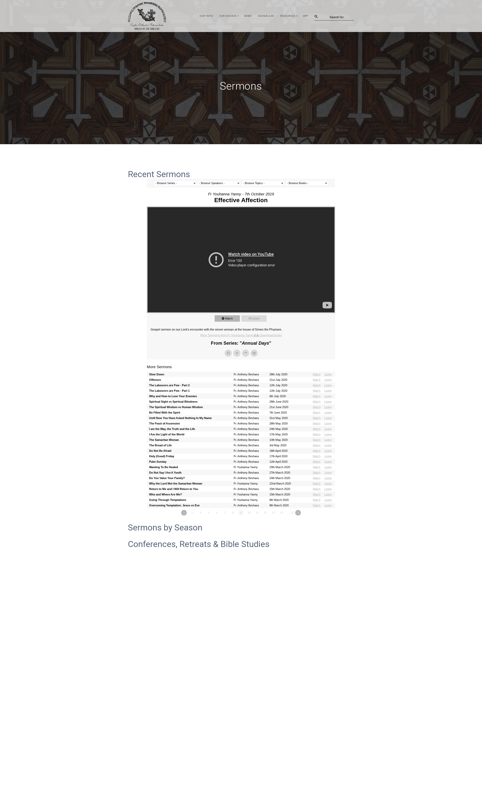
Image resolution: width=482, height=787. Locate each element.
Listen (255, 318)
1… (193, 512)
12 (265, 512)
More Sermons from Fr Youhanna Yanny (227, 335)
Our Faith (206, 15)
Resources (287, 15)
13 (273, 512)
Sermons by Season (165, 528)
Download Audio (271, 335)
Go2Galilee (266, 15)
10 (249, 512)
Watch (229, 318)
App (305, 15)
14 (281, 512)
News (248, 15)
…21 (291, 512)
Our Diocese (227, 15)
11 (257, 512)
